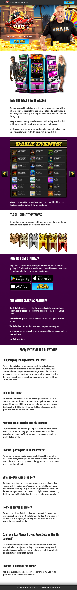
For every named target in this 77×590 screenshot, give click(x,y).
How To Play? (24, 2)
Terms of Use (37, 587)
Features (17, 2)
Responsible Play (55, 587)
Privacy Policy (45, 587)
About (12, 2)
